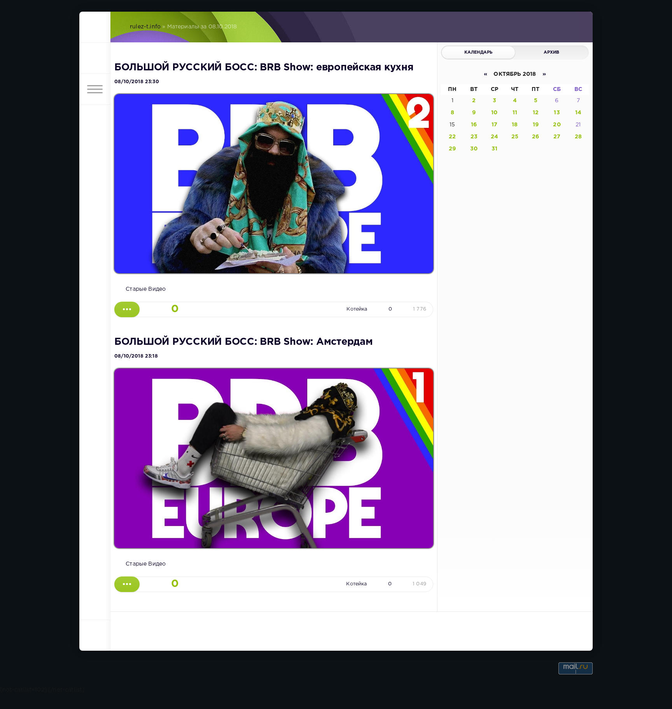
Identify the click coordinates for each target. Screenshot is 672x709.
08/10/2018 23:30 (136, 82)
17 (494, 124)
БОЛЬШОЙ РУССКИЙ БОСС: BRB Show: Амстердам (243, 342)
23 (474, 136)
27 (556, 136)
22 (452, 136)
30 (474, 149)
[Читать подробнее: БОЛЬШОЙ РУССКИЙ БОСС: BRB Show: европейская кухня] (127, 309)
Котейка (356, 309)
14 (578, 112)
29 (452, 149)
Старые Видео (146, 289)
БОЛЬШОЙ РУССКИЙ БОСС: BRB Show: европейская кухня (263, 67)
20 (556, 124)
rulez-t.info (145, 26)
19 (536, 124)
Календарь (478, 52)
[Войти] (94, 58)
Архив (552, 52)
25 (514, 136)
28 (578, 136)
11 (515, 112)
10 (494, 112)
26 (535, 136)
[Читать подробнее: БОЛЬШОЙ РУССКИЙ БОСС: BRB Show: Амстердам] (127, 584)
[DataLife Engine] (94, 27)
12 (536, 112)
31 (494, 149)
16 (474, 124)
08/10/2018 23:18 (136, 356)
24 (494, 136)
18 (515, 124)
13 (557, 112)
